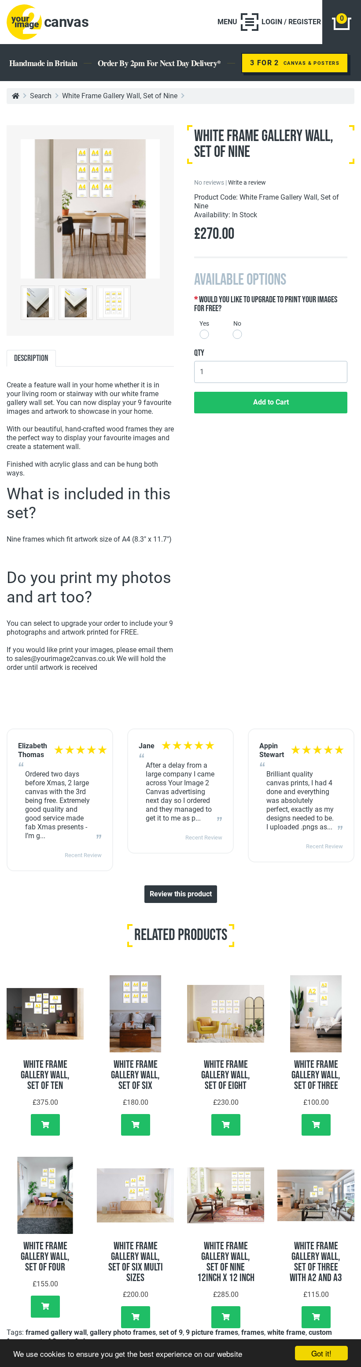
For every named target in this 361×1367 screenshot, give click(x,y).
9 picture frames (212, 1332)
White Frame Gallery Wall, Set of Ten (45, 1075)
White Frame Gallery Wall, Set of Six (135, 1075)
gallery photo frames (123, 1332)
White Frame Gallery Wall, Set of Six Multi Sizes (135, 1262)
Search (41, 96)
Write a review (247, 182)
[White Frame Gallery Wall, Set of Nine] (90, 208)
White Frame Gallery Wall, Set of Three (315, 1075)
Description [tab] (31, 358)
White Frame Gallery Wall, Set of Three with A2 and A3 (316, 1262)
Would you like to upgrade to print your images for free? (265, 304)
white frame (286, 1332)
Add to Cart (271, 402)
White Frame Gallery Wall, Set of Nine (119, 96)
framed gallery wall (56, 1332)
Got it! (321, 1353)
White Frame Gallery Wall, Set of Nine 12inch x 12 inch (225, 1262)
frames (252, 1332)
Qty (199, 353)
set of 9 (171, 1332)
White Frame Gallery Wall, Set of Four (45, 1257)
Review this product (181, 894)
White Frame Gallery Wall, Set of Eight (225, 1075)
